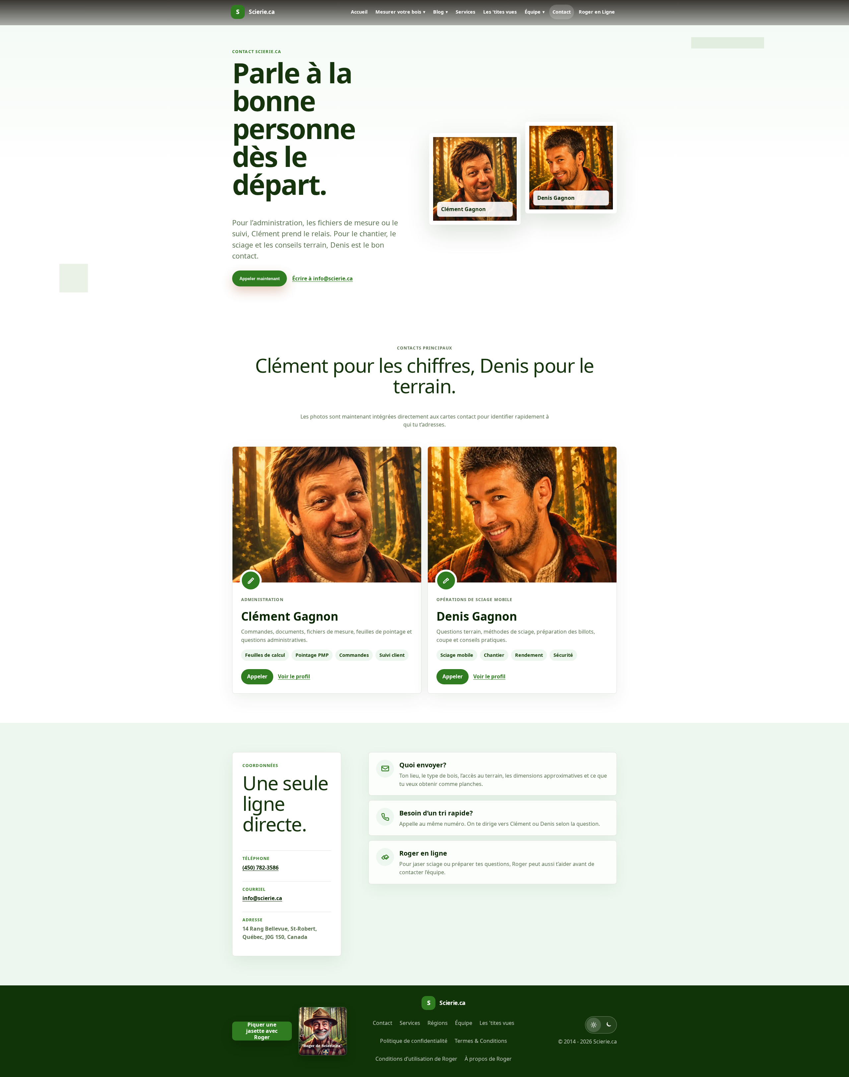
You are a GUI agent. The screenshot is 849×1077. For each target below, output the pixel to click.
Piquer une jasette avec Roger (262, 1031)
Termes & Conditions (481, 1040)
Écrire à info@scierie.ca (322, 278)
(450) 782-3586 (260, 867)
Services (465, 12)
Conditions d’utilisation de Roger (416, 1058)
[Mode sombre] (608, 1025)
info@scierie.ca (262, 898)
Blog (438, 12)
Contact (562, 12)
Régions (437, 1023)
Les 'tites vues (500, 12)
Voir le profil (294, 676)
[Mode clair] (593, 1025)
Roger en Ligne (597, 12)
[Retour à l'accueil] (322, 1031)
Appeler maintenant (259, 278)
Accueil (359, 12)
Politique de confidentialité (413, 1040)
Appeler (257, 676)
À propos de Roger (488, 1058)
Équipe (533, 12)
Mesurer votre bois (398, 12)
